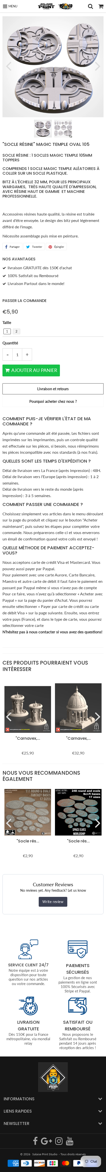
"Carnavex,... (28, 738)
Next (98, 66)
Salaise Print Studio (44, 1154)
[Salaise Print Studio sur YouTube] (69, 1143)
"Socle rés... (28, 841)
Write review (52, 902)
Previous (8, 66)
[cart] (101, 6)
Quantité (10, 342)
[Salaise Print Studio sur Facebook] (36, 1143)
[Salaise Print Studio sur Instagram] (59, 1143)
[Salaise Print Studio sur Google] (47, 1143)
